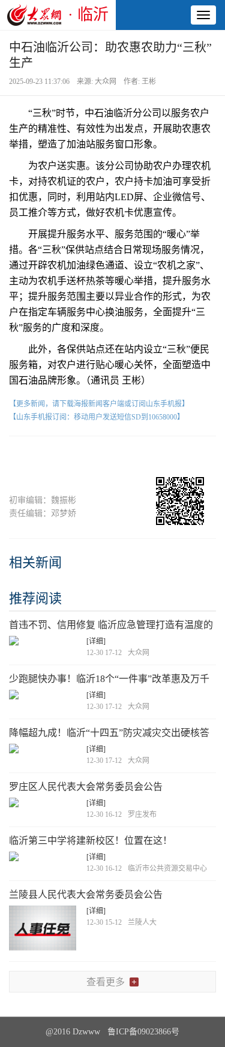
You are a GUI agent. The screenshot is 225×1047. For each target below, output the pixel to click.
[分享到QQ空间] (134, 456)
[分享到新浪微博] (90, 456)
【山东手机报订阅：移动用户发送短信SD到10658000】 (96, 417)
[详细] (96, 641)
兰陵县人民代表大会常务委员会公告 (86, 894)
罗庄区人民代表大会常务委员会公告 (86, 787)
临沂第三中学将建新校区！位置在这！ (90, 840)
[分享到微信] (46, 456)
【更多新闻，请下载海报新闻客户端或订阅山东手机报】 (99, 404)
